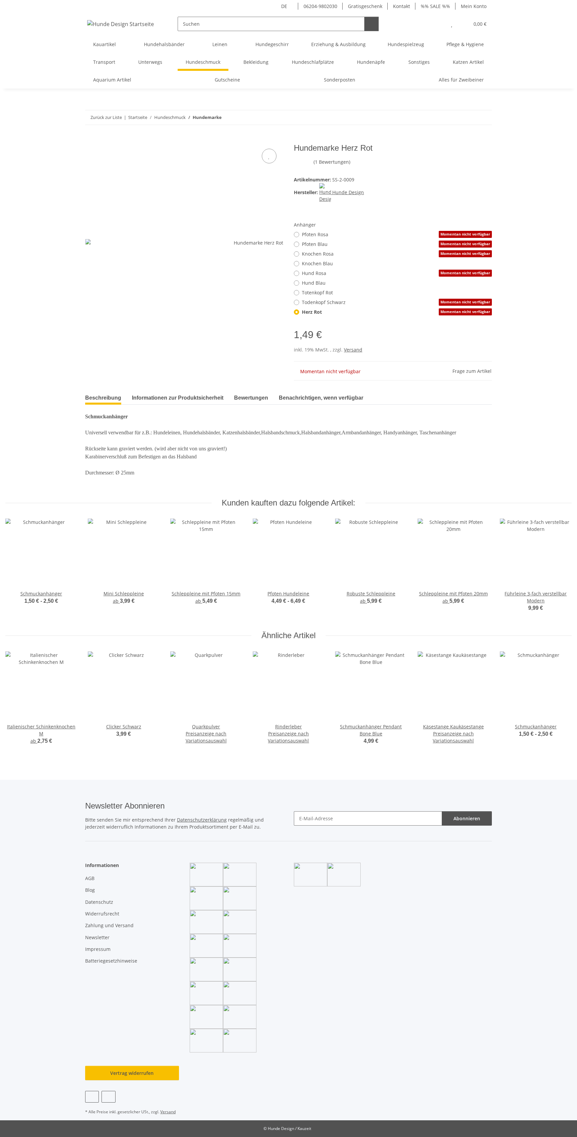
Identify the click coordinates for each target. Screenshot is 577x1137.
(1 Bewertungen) (332, 162)
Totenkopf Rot (317, 292)
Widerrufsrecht (102, 913)
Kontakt (401, 6)
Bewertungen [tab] (251, 398)
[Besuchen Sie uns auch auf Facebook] (92, 1097)
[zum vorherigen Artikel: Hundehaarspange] (470, 117)
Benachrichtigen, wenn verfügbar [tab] (321, 398)
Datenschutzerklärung (202, 820)
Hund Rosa (396, 273)
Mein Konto (474, 6)
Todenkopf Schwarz (396, 302)
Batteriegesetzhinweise (111, 961)
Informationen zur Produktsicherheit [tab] (177, 398)
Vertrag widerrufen (132, 1073)
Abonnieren (466, 818)
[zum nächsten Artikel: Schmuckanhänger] (484, 117)
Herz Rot (396, 312)
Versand (353, 349)
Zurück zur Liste (106, 117)
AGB (89, 878)
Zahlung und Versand (109, 925)
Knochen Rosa (396, 254)
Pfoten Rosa (396, 234)
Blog (90, 890)
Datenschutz (99, 902)
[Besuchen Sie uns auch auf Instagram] (108, 1097)
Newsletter (97, 937)
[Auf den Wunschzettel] (269, 156)
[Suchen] (371, 24)
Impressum (98, 949)
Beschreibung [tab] (103, 398)
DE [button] (284, 6)
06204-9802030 (320, 6)
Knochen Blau (317, 263)
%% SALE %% (435, 6)
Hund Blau (314, 283)
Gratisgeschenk (365, 6)
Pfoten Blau (396, 244)
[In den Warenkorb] (90, 139)
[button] (438, 23)
